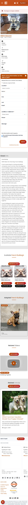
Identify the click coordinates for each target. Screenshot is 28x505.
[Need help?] (3, 502)
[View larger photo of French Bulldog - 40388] (11, 267)
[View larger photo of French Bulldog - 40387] (25, 267)
